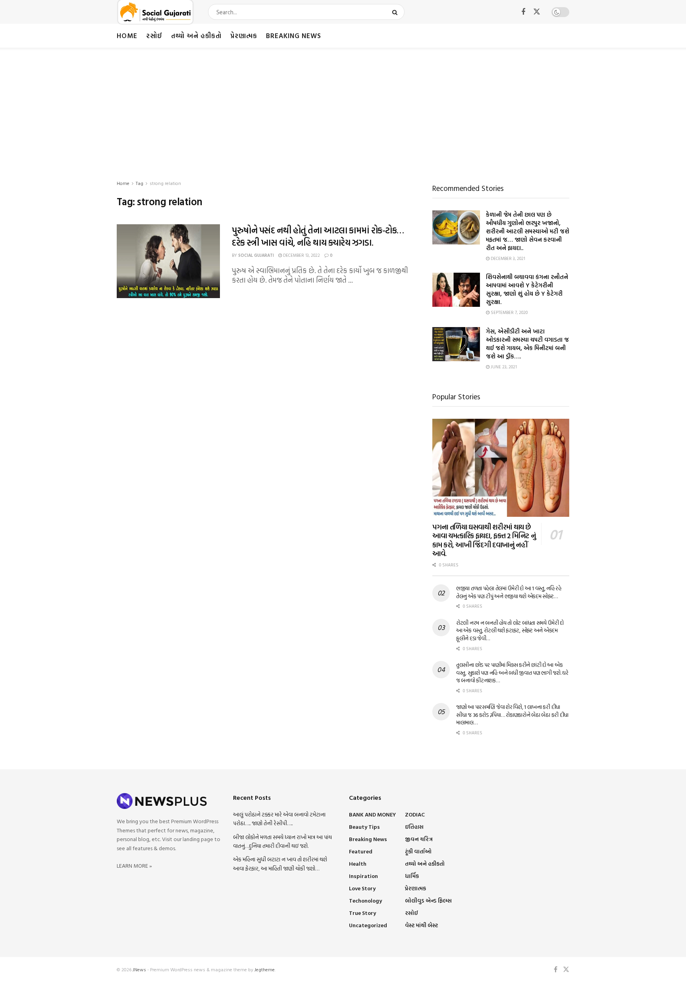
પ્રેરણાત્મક (243, 35)
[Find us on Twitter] (536, 12)
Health (357, 863)
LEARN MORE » (134, 865)
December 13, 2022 (301, 255)
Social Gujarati (256, 255)
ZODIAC (415, 814)
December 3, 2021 (507, 258)
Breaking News (293, 35)
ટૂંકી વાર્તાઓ (418, 851)
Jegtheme (264, 969)
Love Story (362, 888)
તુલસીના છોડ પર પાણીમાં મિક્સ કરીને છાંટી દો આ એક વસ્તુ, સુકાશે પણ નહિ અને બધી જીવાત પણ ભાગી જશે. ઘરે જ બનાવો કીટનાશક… (512, 672)
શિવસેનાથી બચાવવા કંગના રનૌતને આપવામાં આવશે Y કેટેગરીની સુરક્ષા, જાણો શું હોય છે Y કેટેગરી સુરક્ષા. (527, 289)
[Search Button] (396, 12)
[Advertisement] (343, 107)
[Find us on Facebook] (523, 12)
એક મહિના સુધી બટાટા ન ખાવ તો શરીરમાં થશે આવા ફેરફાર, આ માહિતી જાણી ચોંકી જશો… (280, 863)
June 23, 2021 (503, 367)
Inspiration (363, 876)
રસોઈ (154, 35)
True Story (362, 913)
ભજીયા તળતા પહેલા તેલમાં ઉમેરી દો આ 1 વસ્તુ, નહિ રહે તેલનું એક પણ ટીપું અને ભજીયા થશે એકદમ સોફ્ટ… (508, 592)
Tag (139, 183)
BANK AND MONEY (372, 814)
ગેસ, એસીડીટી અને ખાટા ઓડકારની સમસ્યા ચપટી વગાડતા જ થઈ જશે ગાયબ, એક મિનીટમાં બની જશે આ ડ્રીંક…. (527, 344)
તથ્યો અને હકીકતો (196, 35)
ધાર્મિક (412, 876)
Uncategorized (368, 925)
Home (127, 35)
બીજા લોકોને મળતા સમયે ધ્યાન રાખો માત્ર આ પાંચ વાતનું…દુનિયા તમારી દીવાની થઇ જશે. (282, 841)
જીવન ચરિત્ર (419, 839)
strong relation (165, 183)
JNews (139, 969)
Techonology (365, 900)
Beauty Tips (364, 826)
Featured (360, 851)
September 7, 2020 (508, 312)
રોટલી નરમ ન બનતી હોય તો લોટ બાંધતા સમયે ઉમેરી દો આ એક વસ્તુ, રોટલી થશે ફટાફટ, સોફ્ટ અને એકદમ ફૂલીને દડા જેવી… (510, 630)
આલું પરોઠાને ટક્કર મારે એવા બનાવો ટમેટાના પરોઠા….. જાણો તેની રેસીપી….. (279, 818)
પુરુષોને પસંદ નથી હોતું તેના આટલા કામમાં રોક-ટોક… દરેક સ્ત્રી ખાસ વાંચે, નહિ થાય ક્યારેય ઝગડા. (318, 236)
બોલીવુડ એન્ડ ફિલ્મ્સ (428, 900)
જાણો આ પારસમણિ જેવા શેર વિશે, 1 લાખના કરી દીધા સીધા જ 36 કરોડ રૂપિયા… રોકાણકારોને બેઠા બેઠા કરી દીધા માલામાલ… (512, 714)
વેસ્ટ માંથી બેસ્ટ (421, 925)
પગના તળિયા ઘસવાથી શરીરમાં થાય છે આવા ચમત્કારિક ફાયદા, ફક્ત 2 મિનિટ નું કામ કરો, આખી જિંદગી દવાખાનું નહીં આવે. (484, 540)
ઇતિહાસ (414, 826)
